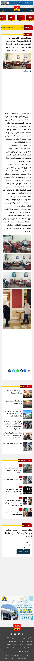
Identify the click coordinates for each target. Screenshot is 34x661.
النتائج (20, 551)
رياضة (14, 644)
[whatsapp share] (17, 370)
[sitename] (17, 627)
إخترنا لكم (7, 648)
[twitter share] (21, 370)
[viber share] (13, 370)
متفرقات (9, 644)
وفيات (20, 648)
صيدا (19, 638)
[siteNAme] (17, 8)
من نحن (26, 655)
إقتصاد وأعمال (13, 641)
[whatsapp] (9, 370)
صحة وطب (29, 644)
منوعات (21, 641)
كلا (27, 545)
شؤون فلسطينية (11, 638)
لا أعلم (26, 548)
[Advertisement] (17, 91)
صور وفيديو (28, 651)
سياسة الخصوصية (17, 655)
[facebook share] (24, 370)
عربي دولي (29, 641)
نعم (27, 542)
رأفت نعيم (26, 71)
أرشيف (21, 651)
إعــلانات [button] (14, 648)
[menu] (31, 10)
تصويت (27, 551)
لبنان (24, 638)
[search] (4, 10)
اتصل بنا (8, 655)
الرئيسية (29, 638)
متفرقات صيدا (28, 648)
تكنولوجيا (21, 644)
